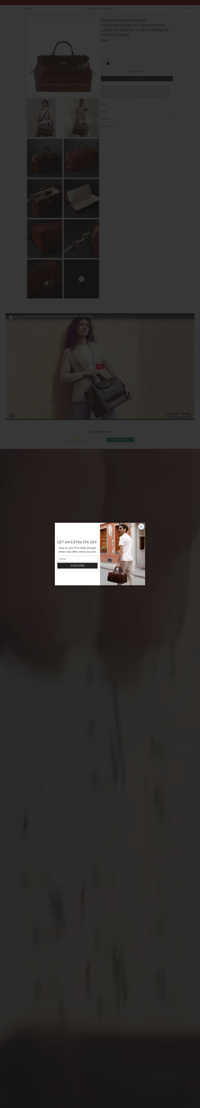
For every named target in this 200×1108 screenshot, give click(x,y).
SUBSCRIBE (77, 565)
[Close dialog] (141, 526)
